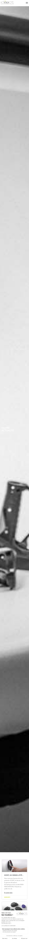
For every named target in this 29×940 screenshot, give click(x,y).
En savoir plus (8, 893)
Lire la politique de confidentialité (8, 925)
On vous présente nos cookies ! (9, 932)
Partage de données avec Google (10, 930)
